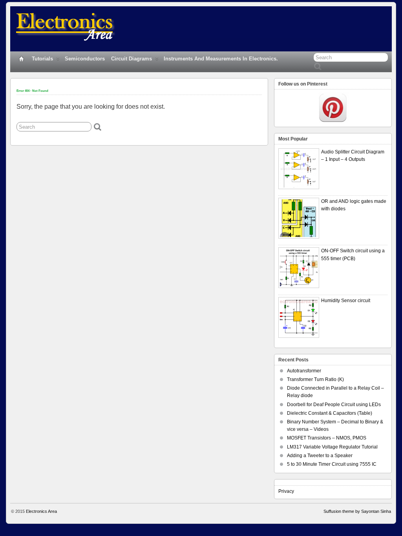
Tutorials (42, 59)
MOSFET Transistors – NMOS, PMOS (326, 438)
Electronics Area (41, 511)
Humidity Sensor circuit (345, 300)
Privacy (286, 491)
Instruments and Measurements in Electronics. (221, 59)
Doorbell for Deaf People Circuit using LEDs (334, 404)
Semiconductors (85, 59)
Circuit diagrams (131, 59)
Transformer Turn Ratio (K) (315, 379)
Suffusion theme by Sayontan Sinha (357, 511)
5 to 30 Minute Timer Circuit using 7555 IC (331, 464)
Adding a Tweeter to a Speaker (320, 455)
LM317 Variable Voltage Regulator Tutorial (332, 447)
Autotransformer (304, 371)
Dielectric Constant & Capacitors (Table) (329, 413)
